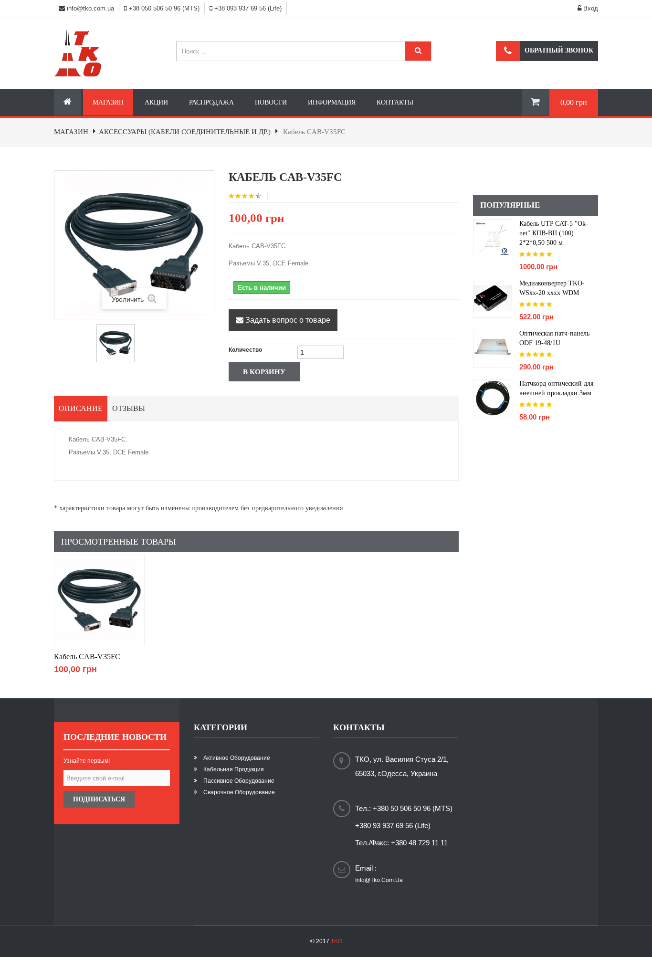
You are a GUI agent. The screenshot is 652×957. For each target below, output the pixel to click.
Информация (332, 102)
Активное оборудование (236, 758)
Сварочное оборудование (239, 792)
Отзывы (128, 408)
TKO (336, 941)
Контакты (395, 102)
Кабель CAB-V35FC (87, 656)
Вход (589, 8)
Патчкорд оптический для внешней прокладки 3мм (556, 388)
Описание (81, 408)
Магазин (108, 102)
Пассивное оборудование (238, 781)
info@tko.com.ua (90, 8)
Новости (271, 102)
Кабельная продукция (233, 769)
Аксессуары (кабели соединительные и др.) (185, 132)
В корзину (264, 372)
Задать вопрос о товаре (286, 320)
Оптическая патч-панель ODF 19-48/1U (554, 338)
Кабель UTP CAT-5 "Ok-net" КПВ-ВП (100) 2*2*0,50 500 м (553, 233)
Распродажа (211, 102)
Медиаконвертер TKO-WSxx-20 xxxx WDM (552, 288)
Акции (156, 102)
